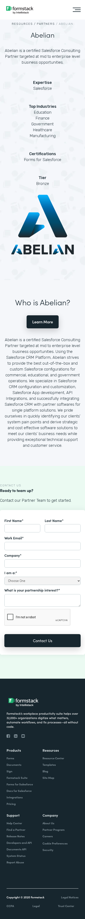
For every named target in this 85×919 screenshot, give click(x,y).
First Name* (14, 520)
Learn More (42, 321)
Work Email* (14, 537)
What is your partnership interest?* (32, 590)
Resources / (24, 23)
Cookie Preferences (55, 843)
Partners (46, 23)
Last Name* (54, 520)
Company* (13, 555)
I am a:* (10, 572)
